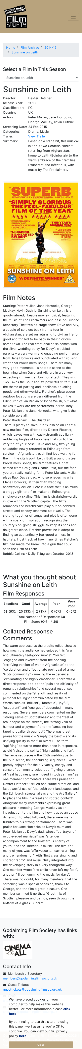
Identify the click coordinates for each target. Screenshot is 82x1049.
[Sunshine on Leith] (41, 234)
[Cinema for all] (17, 949)
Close (41, 1044)
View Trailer (37, 136)
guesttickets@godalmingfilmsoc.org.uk (32, 989)
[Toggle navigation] (73, 17)
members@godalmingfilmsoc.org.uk (30, 978)
